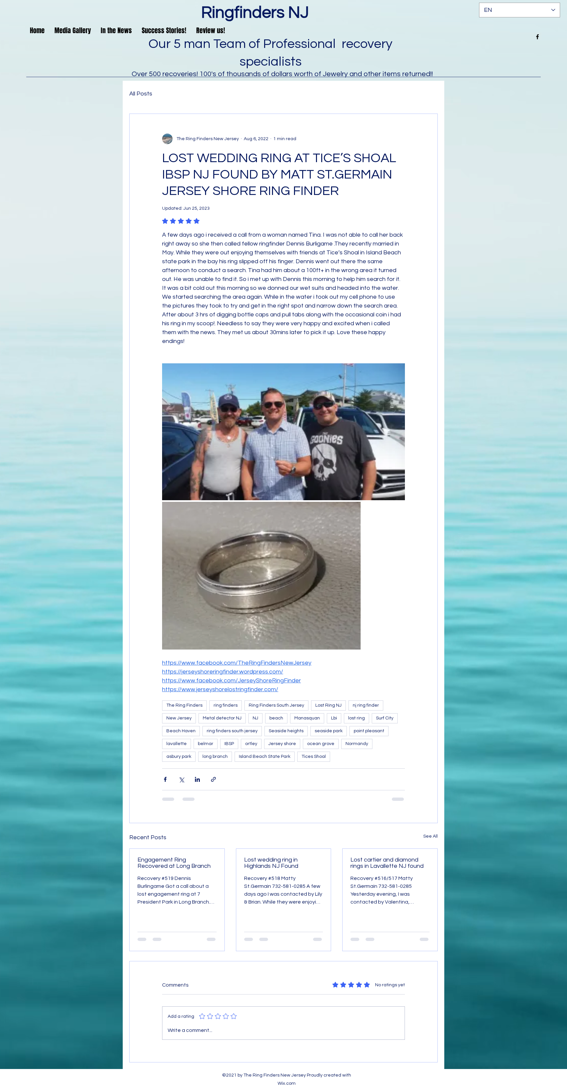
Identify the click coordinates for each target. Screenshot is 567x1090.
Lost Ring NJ (328, 705)
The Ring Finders (184, 705)
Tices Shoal (314, 756)
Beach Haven (181, 731)
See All (430, 836)
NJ (255, 718)
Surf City (384, 718)
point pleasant (369, 731)
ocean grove (320, 743)
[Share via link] (213, 779)
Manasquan (307, 718)
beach (276, 718)
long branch (215, 756)
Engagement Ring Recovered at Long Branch (174, 863)
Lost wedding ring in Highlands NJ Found (271, 863)
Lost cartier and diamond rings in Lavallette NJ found (387, 863)
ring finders (226, 705)
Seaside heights (286, 731)
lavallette (176, 743)
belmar (205, 743)
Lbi (334, 718)
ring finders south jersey (232, 731)
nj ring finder (366, 705)
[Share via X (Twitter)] (181, 779)
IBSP (229, 743)
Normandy (357, 743)
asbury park (178, 756)
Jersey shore (282, 743)
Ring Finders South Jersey (276, 705)
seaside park (329, 731)
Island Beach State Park (264, 756)
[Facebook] (537, 36)
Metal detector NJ (222, 718)
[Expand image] (396, 371)
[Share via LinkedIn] (197, 779)
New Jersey (179, 718)
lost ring (356, 718)
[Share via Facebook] (165, 779)
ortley (251, 743)
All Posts (140, 94)
